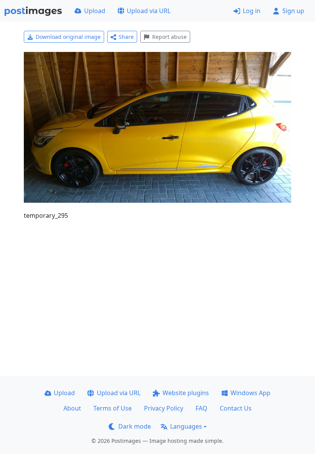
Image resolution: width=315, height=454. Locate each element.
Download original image (68, 36)
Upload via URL (149, 11)
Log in (251, 11)
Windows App (250, 393)
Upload (94, 11)
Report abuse (169, 36)
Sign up (293, 11)
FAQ (201, 408)
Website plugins (185, 393)
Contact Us (236, 408)
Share (126, 36)
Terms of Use (112, 408)
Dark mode (134, 426)
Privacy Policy (163, 408)
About (72, 408)
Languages (186, 426)
